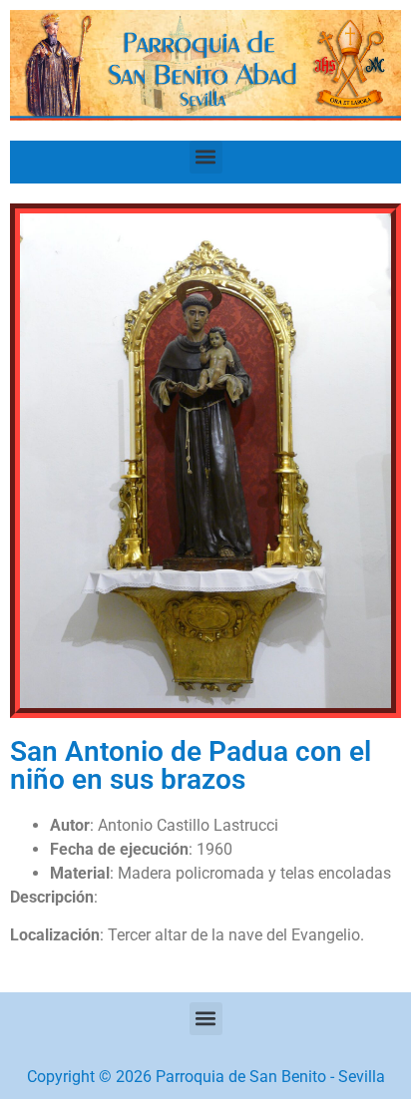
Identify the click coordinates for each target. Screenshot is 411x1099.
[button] (206, 157)
